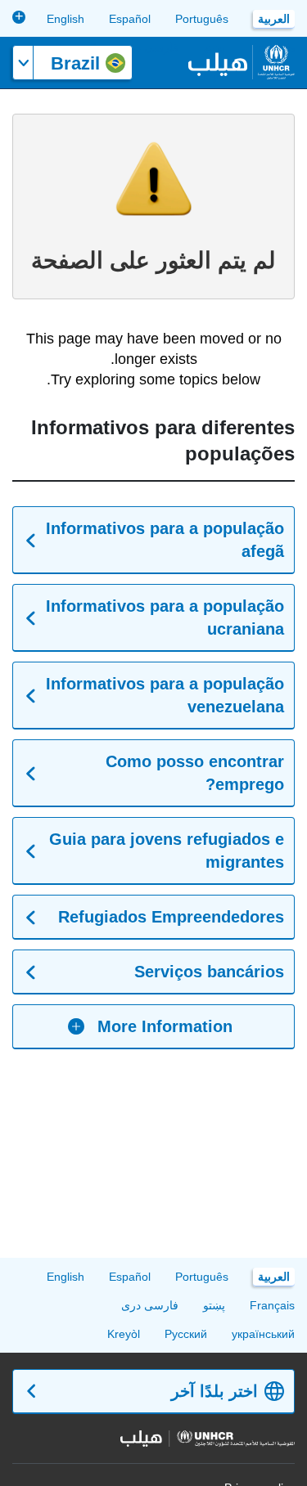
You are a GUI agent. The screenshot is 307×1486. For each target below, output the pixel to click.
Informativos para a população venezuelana (165, 695)
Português (201, 18)
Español (130, 18)
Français (272, 1305)
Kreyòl (123, 1333)
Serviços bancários (209, 972)
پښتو (214, 1305)
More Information (165, 1026)
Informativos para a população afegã (165, 539)
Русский (186, 1333)
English (65, 18)
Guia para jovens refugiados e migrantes (166, 850)
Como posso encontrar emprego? (195, 772)
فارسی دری (149, 47)
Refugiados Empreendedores (171, 917)
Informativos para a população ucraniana (165, 617)
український (263, 1333)
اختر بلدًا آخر (214, 1391)
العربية (274, 18)
